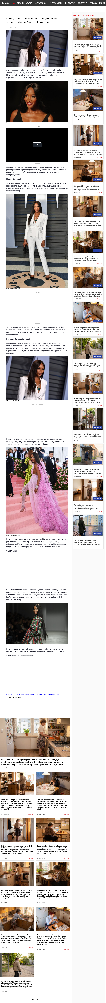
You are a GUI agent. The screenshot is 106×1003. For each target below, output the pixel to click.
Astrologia (40, 3)
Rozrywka (70, 3)
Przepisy (82, 3)
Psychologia (56, 3)
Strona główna (24, 3)
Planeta (7, 3)
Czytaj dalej (35, 999)
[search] (104, 3)
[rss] (100, 3)
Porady (93, 3)
